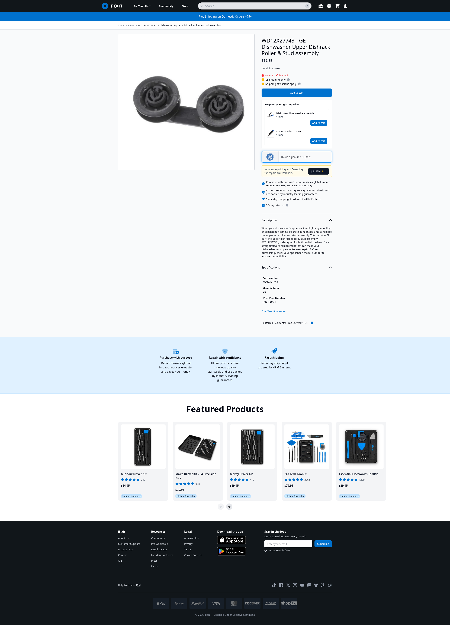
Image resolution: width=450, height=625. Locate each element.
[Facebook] (281, 585)
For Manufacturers (162, 555)
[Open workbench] (320, 5)
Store (121, 25)
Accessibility (191, 538)
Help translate (126, 585)
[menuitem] (142, 6)
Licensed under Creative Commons (234, 614)
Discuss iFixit (125, 549)
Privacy (188, 543)
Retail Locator (159, 549)
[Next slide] (229, 506)
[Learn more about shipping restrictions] (288, 79)
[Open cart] (337, 5)
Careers (122, 555)
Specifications (271, 267)
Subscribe (323, 543)
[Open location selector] (329, 5)
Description (269, 220)
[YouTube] (302, 585)
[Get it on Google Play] (231, 551)
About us (123, 538)
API (120, 560)
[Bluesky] (316, 585)
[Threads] (323, 585)
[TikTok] (274, 585)
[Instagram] (295, 585)
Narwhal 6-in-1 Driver (289, 131)
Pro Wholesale (159, 543)
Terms (187, 549)
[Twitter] (288, 585)
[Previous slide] (221, 506)
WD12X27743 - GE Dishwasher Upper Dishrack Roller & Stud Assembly (179, 25)
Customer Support (129, 543)
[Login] (345, 6)
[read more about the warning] (312, 323)
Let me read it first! (279, 550)
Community (158, 538)
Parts (131, 25)
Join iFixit (318, 171)
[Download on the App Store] (231, 540)
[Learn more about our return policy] (287, 205)
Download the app (230, 532)
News (154, 566)
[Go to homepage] (114, 6)
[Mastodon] (309, 585)
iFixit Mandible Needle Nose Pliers (296, 113)
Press (154, 560)
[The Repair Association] (330, 585)
